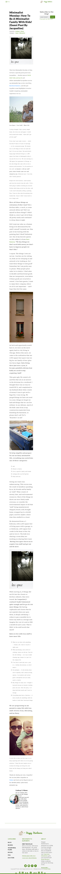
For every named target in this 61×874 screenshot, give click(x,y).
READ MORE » (44, 867)
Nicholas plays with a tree (29, 856)
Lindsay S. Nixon (19, 31)
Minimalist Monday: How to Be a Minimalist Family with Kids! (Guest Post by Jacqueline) (20, 20)
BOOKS (10, 852)
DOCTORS (11, 857)
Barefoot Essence (14, 85)
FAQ (9, 855)
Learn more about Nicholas (29, 858)
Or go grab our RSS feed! (46, 19)
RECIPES (10, 845)
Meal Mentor (45, 859)
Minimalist (22, 33)
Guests (17, 33)
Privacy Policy (47, 869)
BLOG (9, 842)
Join (52, 17)
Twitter (11, 780)
